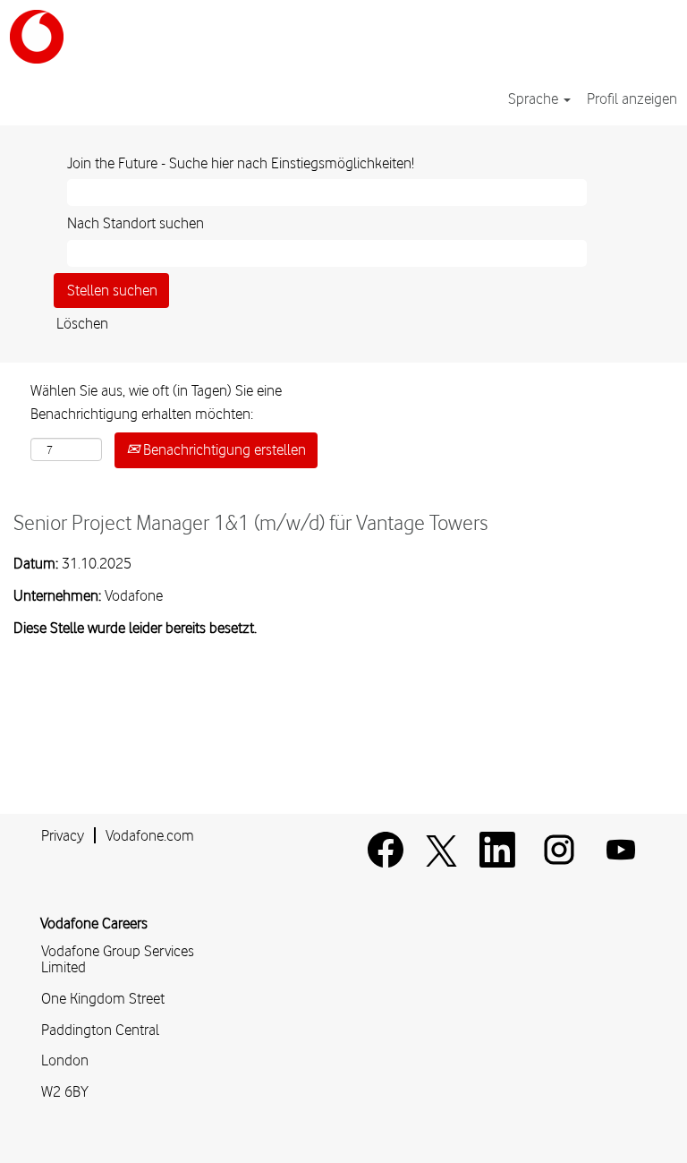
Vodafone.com (150, 835)
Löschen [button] (82, 323)
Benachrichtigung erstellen (223, 449)
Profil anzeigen (632, 98)
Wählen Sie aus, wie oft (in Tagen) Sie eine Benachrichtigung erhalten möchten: (156, 402)
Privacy (62, 835)
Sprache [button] (535, 98)
